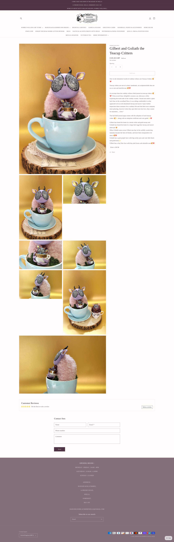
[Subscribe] (101, 519)
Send (59, 449)
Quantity (112, 63)
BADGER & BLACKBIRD (140, 536)
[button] (21, 18)
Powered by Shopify (150, 536)
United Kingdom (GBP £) (27, 535)
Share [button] (113, 152)
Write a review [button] (147, 407)
